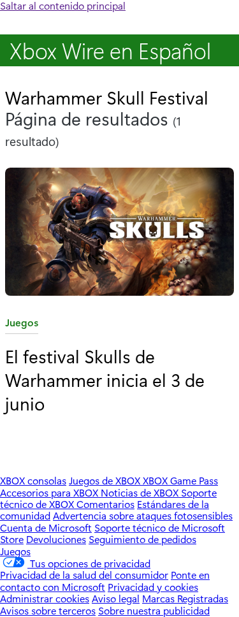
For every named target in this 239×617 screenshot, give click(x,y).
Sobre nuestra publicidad (154, 610)
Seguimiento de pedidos (142, 539)
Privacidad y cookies (153, 586)
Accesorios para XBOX (50, 492)
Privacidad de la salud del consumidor (84, 574)
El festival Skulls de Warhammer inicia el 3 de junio (105, 379)
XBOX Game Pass (180, 480)
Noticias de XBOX (141, 492)
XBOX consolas (33, 480)
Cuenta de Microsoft (46, 527)
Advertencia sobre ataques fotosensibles (143, 515)
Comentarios (105, 504)
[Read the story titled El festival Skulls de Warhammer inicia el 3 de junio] (119, 233)
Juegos (21, 325)
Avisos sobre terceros (48, 610)
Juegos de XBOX (106, 480)
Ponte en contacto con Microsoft (105, 580)
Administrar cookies (44, 598)
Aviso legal (116, 598)
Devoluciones (56, 539)
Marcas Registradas (185, 598)
